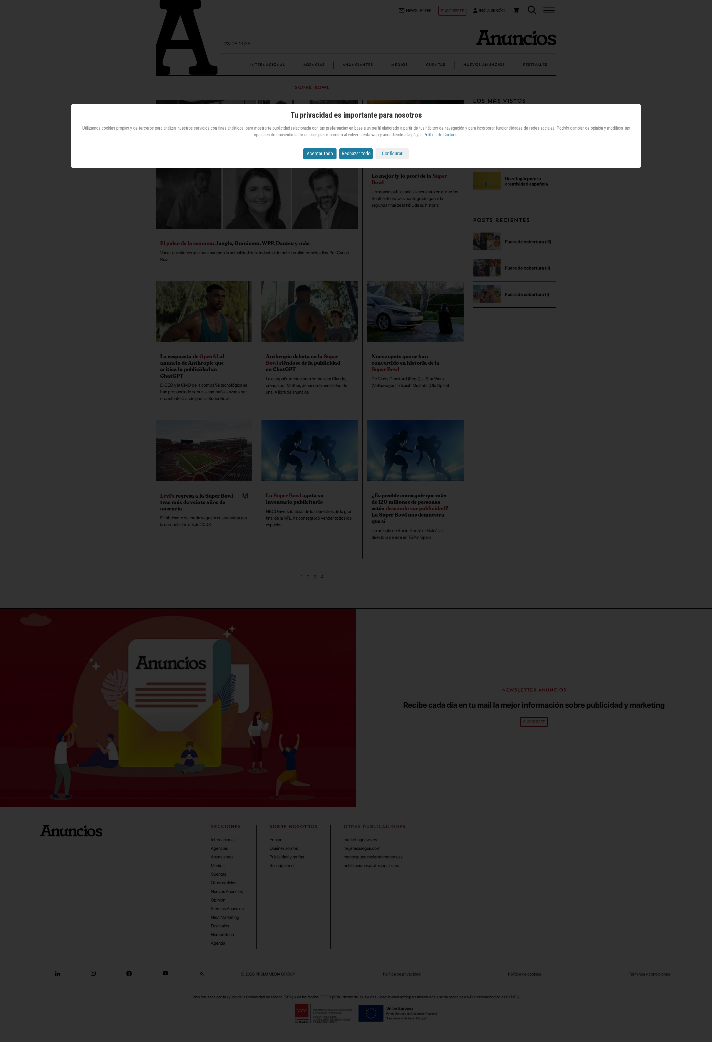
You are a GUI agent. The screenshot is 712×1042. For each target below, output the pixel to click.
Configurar (392, 153)
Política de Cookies (441, 134)
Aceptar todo (320, 153)
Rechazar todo (356, 153)
